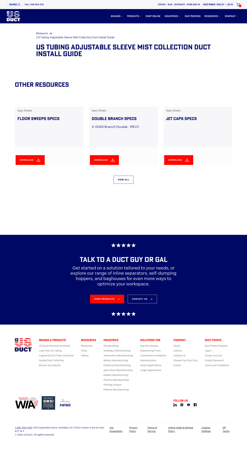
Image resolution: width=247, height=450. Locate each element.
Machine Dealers (149, 345)
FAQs (84, 350)
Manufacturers (148, 360)
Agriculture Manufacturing (118, 370)
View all (123, 180)
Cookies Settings (206, 429)
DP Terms (226, 429)
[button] (117, 16)
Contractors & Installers (153, 355)
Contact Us (179, 355)
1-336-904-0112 (23, 427)
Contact (162, 4)
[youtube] (188, 404)
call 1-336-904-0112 (34, 4)
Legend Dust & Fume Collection (56, 355)
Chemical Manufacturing (117, 365)
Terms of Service (152, 429)
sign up (220, 4)
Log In (208, 350)
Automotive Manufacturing (118, 355)
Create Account (213, 355)
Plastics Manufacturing (116, 380)
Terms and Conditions (217, 365)
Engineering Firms (150, 350)
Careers (177, 350)
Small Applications (150, 365)
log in (230, 4)
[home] (13, 16)
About (176, 345)
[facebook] (195, 404)
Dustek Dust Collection (51, 360)
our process (193, 16)
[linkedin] (175, 404)
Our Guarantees (116, 429)
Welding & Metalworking (117, 350)
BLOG (170, 4)
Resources (87, 345)
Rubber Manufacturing (116, 375)
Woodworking (111, 345)
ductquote (179, 4)
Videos (85, 355)
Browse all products (50, 365)
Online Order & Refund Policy (180, 429)
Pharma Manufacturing (116, 389)
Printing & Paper (112, 384)
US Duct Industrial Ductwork (54, 345)
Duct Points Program (216, 345)
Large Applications (150, 370)
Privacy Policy (133, 429)
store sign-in (193, 4)
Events (177, 365)
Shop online (153, 16)
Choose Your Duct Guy (185, 360)
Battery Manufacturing (116, 360)
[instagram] (181, 404)
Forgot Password (214, 360)
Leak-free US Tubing (50, 350)
